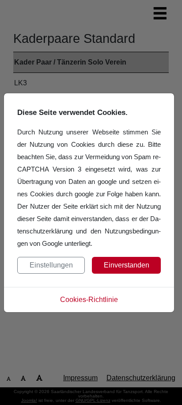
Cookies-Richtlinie (89, 299)
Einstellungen (51, 265)
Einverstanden (126, 265)
